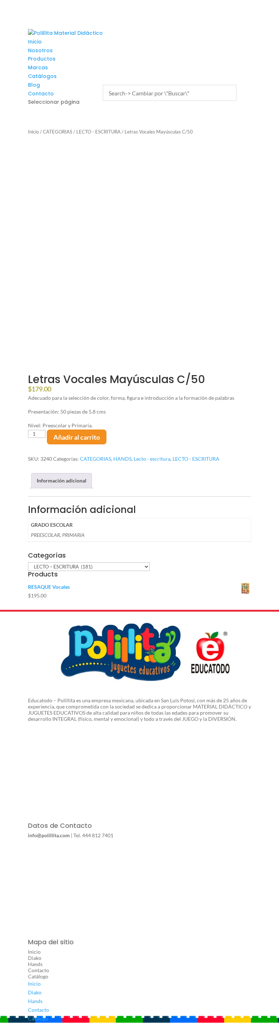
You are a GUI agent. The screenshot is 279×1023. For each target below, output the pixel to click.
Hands (35, 964)
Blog (34, 85)
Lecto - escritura (152, 459)
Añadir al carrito (76, 437)
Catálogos (42, 76)
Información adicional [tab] (61, 480)
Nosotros (40, 50)
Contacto (41, 93)
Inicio (35, 41)
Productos (42, 58)
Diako (34, 958)
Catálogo (38, 976)
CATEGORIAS (57, 132)
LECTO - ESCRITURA (98, 132)
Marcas (38, 67)
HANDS (122, 459)
